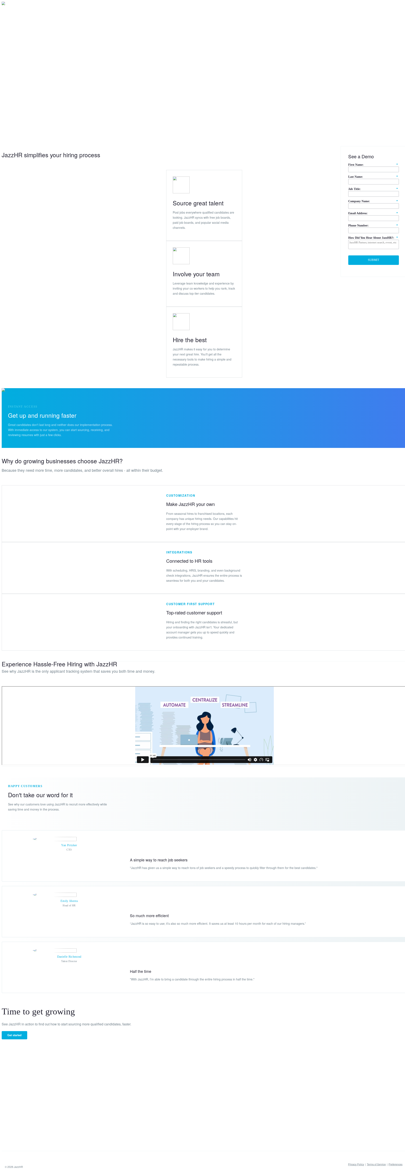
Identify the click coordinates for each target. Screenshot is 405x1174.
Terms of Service (376, 1164)
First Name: (373, 164)
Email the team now (33, 89)
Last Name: (373, 176)
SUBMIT (373, 260)
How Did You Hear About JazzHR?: (373, 237)
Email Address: (373, 213)
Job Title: (373, 189)
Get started (14, 1035)
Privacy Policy (356, 1164)
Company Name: (373, 201)
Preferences (395, 1164)
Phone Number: (373, 225)
